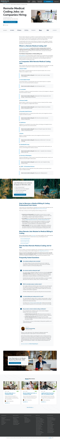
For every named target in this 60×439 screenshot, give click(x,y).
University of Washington (25, 155)
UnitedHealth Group (24, 144)
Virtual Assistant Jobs (50, 426)
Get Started (48, 1)
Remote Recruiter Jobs (50, 422)
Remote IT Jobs (38, 430)
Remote (28, 1)
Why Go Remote (27, 418)
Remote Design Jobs (38, 425)
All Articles (25, 417)
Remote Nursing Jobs (24, 243)
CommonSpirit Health (25, 79)
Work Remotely (27, 422)
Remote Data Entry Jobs (25, 240)
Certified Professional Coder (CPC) (31, 219)
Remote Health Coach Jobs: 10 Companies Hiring (30, 394)
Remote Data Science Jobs (39, 424)
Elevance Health (23, 100)
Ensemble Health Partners (26, 111)
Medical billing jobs (22, 55)
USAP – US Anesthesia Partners (27, 166)
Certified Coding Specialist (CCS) (43, 219)
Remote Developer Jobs (39, 426)
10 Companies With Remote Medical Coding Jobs (9, 45)
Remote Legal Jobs (38, 434)
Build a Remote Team (27, 419)
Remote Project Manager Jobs (51, 419)
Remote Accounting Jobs (39, 418)
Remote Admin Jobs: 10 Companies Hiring (10, 394)
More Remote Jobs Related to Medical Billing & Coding (9, 48)
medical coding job (26, 48)
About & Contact (3, 417)
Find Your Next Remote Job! (10, 21)
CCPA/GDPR (3, 418)
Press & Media (3, 423)
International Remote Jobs (50, 431)
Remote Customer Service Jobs (40, 422)
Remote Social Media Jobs (50, 424)
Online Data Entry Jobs (39, 423)
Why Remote (15, 418)
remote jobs (33, 235)
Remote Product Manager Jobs (51, 418)
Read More (7, 403)
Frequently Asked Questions (9, 53)
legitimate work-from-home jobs (41, 208)
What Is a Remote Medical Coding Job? (8, 42)
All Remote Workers (15, 424)
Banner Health (23, 68)
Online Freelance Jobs (50, 430)
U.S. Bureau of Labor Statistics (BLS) (35, 302)
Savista (21, 133)
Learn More (50, 437)
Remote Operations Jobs (50, 417)
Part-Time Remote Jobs (50, 432)
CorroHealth (23, 89)
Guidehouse (23, 122)
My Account (56, 1)
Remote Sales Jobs (49, 423)
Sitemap (2, 424)
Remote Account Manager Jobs (40, 419)
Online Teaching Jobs (50, 425)
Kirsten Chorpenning (33, 343)
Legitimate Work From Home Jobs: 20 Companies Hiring (47, 394)
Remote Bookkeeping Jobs (25, 238)
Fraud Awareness (3, 422)
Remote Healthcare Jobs (25, 241)
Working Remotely (15, 422)
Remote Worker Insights (16, 423)
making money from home (44, 250)
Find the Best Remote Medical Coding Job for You (9, 51)
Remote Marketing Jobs (39, 431)
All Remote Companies (16, 417)
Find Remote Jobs (38, 417)
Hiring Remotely (15, 419)
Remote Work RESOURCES (39, 1)
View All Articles (30, 407)
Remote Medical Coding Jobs (40, 432)
